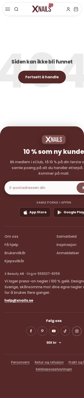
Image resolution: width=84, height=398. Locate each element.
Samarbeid (66, 236)
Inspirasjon (66, 244)
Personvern (20, 362)
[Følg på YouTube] (53, 331)
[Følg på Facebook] (31, 331)
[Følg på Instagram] (77, 331)
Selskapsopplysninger (54, 369)
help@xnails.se (18, 300)
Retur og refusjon (49, 362)
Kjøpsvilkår (14, 261)
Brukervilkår (15, 253)
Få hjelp (11, 244)
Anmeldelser (67, 253)
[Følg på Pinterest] (42, 331)
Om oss (11, 236)
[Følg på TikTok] (65, 331)
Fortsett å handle (42, 77)
